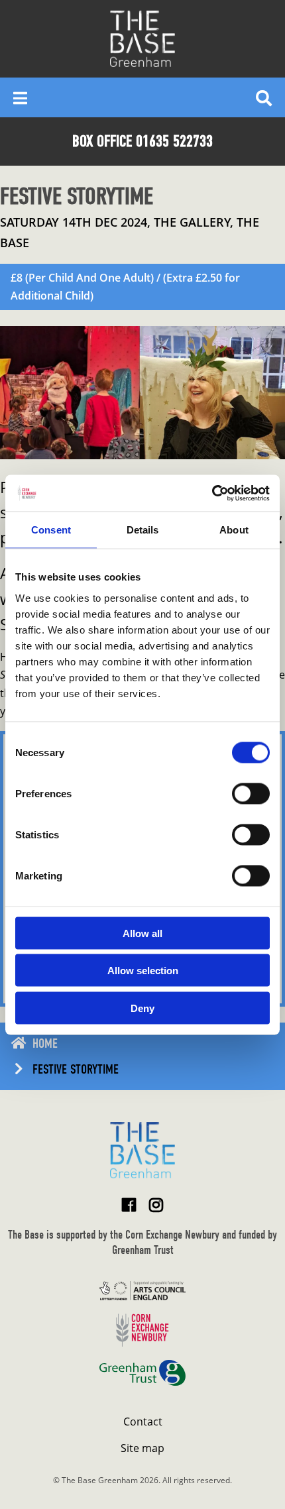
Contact (142, 1421)
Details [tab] (143, 529)
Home (45, 1043)
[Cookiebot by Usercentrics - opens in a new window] (212, 493)
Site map (142, 1448)
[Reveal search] (264, 97)
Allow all (142, 932)
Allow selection (142, 970)
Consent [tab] (51, 529)
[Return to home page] (142, 1150)
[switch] (251, 793)
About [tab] (234, 529)
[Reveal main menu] (20, 97)
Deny (142, 1007)
